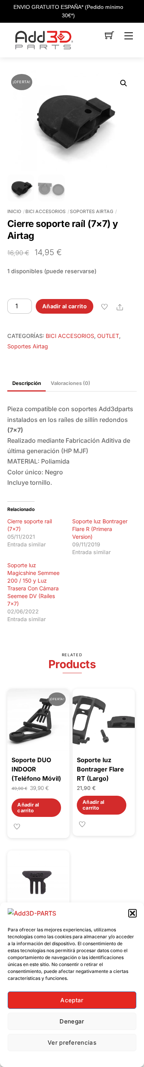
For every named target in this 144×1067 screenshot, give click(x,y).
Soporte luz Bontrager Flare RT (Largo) (100, 769)
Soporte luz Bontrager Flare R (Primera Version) (99, 529)
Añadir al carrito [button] (28, 807)
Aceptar (71, 1000)
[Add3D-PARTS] (44, 39)
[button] (132, 913)
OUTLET (108, 336)
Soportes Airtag (91, 211)
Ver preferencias (72, 1042)
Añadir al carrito (64, 306)
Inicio (14, 211)
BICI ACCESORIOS (45, 211)
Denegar (72, 1021)
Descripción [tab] (26, 383)
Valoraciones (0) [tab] (70, 383)
